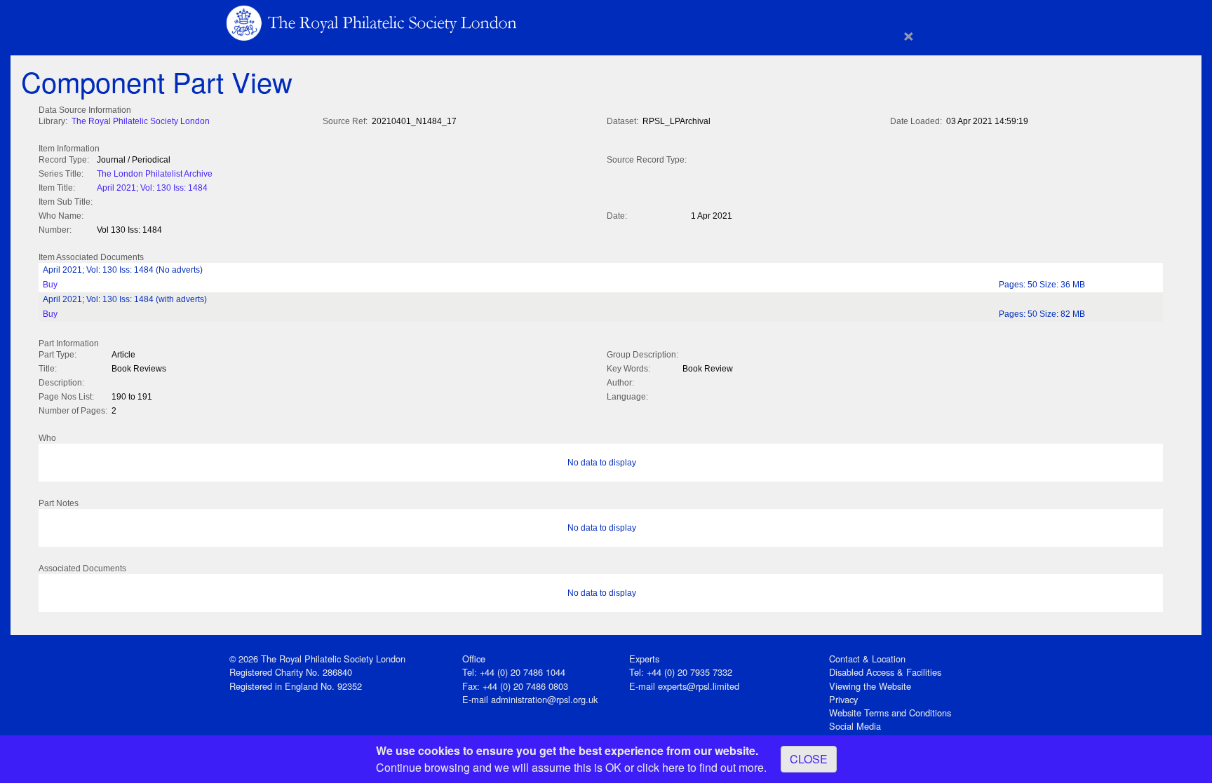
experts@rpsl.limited (698, 686)
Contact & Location (867, 658)
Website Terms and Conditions (890, 712)
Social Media (855, 726)
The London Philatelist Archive (155, 174)
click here (661, 767)
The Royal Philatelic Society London (141, 121)
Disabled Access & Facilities (885, 672)
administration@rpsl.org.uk (544, 699)
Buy (50, 285)
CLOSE (809, 759)
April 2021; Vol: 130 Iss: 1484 (152, 188)
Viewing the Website (870, 686)
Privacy (843, 699)
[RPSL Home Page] (373, 22)
